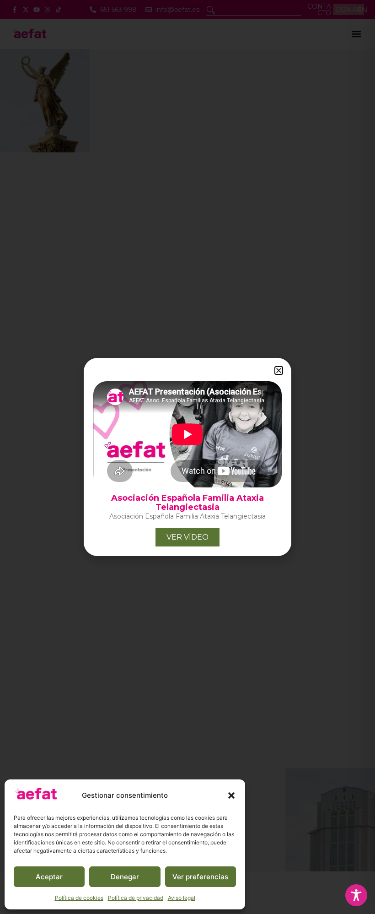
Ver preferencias (200, 876)
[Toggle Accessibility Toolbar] (356, 895)
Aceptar (49, 876)
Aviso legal (181, 897)
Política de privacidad (135, 897)
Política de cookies (79, 897)
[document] (187, 457)
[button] (231, 795)
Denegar (125, 876)
